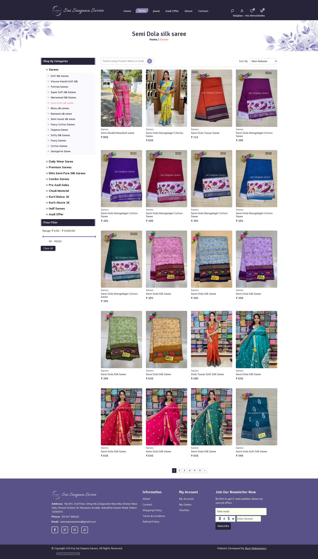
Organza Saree (59, 129)
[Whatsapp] (84, 530)
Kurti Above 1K (59, 202)
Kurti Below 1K (59, 196)
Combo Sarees (59, 179)
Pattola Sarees (59, 86)
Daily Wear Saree (61, 161)
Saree (142, 10)
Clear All (48, 248)
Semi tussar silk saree (63, 119)
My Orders (185, 504)
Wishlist (184, 510)
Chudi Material (59, 190)
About (188, 11)
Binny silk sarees (60, 108)
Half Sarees (57, 208)
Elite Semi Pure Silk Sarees (67, 173)
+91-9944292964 (255, 15)
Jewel (156, 11)
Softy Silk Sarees (60, 135)
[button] (242, 11)
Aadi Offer (172, 11)
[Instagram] (64, 530)
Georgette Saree (61, 151)
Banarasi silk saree (61, 113)
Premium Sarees (60, 167)
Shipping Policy (152, 510)
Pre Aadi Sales (59, 185)
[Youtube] (74, 530)
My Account (186, 498)
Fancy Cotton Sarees (63, 124)
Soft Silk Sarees (60, 76)
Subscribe (223, 526)
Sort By (243, 61)
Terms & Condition (154, 516)
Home (127, 11)
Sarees (53, 69)
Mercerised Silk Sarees (63, 97)
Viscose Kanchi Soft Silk (64, 81)
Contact (203, 11)
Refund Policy (151, 521)
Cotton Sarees (59, 146)
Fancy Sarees (58, 140)
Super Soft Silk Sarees (63, 92)
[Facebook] (55, 530)
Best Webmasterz (255, 548)
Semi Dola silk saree (62, 103)
